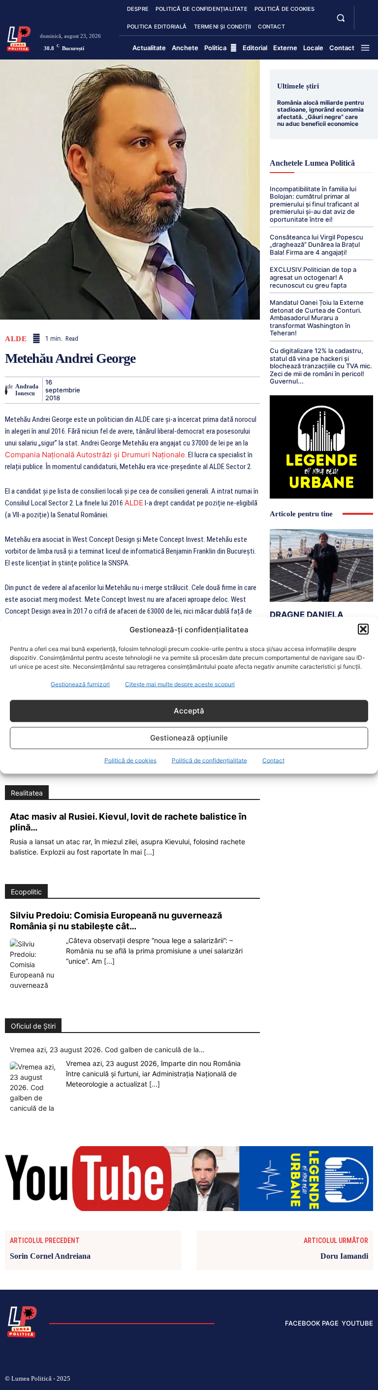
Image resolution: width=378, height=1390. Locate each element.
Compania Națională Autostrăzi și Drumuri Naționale (95, 454)
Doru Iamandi (344, 1256)
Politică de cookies (130, 760)
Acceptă (189, 710)
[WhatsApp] (158, 390)
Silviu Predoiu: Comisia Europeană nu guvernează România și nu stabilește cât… (116, 920)
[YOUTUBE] (365, 24)
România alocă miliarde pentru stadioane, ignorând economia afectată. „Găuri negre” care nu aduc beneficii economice (320, 113)
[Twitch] (323, 1379)
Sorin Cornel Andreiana (50, 1256)
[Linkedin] (180, 390)
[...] (149, 852)
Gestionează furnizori (80, 683)
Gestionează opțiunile (189, 737)
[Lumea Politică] (18, 38)
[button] (363, 629)
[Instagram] (291, 1379)
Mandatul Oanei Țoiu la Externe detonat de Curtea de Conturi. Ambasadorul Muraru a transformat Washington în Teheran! (317, 317)
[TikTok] (308, 1379)
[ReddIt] (203, 390)
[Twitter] (113, 390)
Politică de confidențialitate (209, 760)
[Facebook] (90, 390)
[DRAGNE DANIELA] (321, 565)
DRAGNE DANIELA (307, 615)
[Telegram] (248, 390)
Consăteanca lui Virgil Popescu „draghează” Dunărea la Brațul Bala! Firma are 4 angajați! (316, 244)
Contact (273, 760)
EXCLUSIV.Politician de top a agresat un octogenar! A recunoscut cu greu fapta (313, 277)
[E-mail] (226, 390)
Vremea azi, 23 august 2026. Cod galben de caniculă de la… (107, 1049)
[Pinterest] (135, 390)
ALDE (16, 339)
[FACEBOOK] (365, 12)
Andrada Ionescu (26, 390)
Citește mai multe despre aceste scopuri (180, 683)
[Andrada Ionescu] (6, 390)
